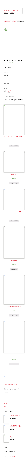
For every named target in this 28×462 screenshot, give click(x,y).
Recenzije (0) (11, 96)
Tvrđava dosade (14, 174)
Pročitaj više (14, 269)
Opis (7, 96)
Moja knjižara (13, 9)
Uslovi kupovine (6, 406)
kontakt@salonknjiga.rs (13, 456)
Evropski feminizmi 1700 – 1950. (15, 18)
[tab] (7, 96)
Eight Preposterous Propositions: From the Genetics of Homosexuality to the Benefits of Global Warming (14, 356)
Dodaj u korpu (14, 145)
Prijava (14, 2)
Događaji (15, 10)
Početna (6, 9)
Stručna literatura (19, 20)
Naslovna (6, 20)
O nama (6, 12)
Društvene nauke (7, 21)
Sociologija (14, 21)
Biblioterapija (7, 10)
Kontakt (12, 12)
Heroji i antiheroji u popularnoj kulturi (14, 211)
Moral (8, 91)
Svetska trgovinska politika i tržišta (14, 306)
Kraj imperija (14, 260)
